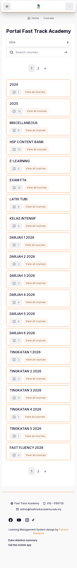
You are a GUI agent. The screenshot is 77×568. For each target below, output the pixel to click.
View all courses (35, 92)
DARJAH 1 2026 (22, 237)
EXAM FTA (18, 180)
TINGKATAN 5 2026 (25, 429)
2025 (14, 104)
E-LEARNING (20, 161)
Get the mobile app (19, 544)
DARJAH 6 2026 (22, 333)
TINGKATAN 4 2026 (25, 409)
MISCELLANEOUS (24, 123)
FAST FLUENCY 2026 (26, 448)
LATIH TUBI (19, 199)
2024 (14, 84)
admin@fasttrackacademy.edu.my (40, 509)
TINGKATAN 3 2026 (25, 390)
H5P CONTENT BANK (27, 142)
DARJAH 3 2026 (22, 276)
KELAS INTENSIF (23, 218)
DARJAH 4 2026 (22, 295)
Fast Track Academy (27, 503)
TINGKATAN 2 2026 (25, 371)
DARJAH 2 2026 (22, 256)
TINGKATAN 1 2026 (25, 352)
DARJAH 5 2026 (22, 314)
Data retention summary (22, 540)
